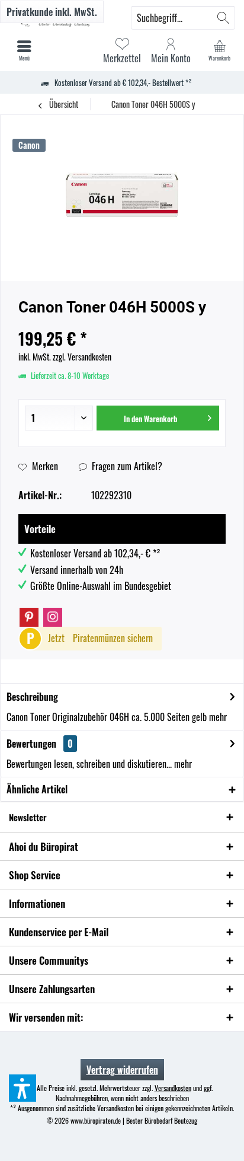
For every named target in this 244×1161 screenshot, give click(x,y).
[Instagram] (52, 617)
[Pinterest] (29, 617)
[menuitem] (219, 50)
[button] (22, 1088)
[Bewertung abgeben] (122, 322)
